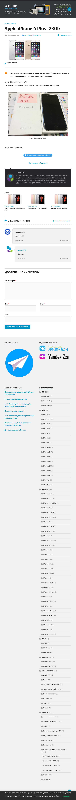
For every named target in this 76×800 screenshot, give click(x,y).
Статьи (45, 775)
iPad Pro (46, 480)
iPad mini (46, 452)
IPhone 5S (46, 568)
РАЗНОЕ (45, 712)
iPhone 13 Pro (48, 531)
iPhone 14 (46, 536)
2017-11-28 (19, 240)
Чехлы (45, 708)
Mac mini (46, 405)
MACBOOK (46, 657)
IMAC (44, 392)
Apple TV (46, 675)
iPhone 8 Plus (48, 611)
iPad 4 (45, 438)
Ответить (65, 240)
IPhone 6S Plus (48, 592)
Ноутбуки (46, 740)
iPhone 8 (46, 606)
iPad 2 (45, 414)
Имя (7, 304)
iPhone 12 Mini (48, 512)
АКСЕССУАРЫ (47, 671)
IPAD (43, 410)
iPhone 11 (46, 494)
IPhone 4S (46, 554)
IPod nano (46, 648)
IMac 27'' (46, 401)
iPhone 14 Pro (48, 545)
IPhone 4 (46, 550)
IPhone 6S (46, 587)
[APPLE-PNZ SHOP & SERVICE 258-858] (38, 9)
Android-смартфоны (50, 721)
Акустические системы (51, 684)
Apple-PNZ (26, 35)
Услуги (45, 779)
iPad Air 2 (46, 447)
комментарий (10, 280)
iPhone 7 (46, 597)
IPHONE (45, 489)
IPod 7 (45, 643)
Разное (46, 698)
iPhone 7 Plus (48, 601)
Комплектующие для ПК (52, 731)
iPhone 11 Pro (48, 498)
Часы (45, 703)
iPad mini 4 (47, 466)
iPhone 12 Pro (48, 517)
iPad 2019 (46, 428)
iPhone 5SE (47, 573)
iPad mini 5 (47, 471)
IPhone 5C (47, 564)
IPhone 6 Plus (10, 24)
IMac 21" (46, 396)
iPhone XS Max (48, 634)
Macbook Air (47, 661)
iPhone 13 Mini (48, 526)
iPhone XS (46, 629)
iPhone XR (46, 625)
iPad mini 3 (47, 461)
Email (42, 304)
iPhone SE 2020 (48, 615)
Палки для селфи (49, 694)
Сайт (6, 314)
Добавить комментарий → (62, 221)
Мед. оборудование (50, 735)
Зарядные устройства (51, 689)
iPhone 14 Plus (48, 540)
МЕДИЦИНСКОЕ (51, 765)
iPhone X (46, 620)
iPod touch (47, 652)
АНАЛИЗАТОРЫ (51, 756)
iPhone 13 (46, 522)
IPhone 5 (46, 559)
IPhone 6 (46, 578)
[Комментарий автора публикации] (8, 247)
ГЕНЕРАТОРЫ (50, 761)
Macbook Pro (48, 666)
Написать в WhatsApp (38, 163)
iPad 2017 (46, 419)
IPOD (44, 639)
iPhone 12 (46, 508)
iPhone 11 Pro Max (49, 503)
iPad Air (46, 442)
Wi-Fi (45, 680)
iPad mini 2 (47, 456)
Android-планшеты (50, 717)
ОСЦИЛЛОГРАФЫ (51, 770)
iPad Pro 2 (46, 485)
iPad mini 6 (47, 475)
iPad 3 (45, 433)
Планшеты (47, 745)
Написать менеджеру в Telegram (39, 155)
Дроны (45, 726)
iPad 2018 (46, 424)
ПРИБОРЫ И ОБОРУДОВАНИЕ (55, 750)
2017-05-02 (37, 35)
